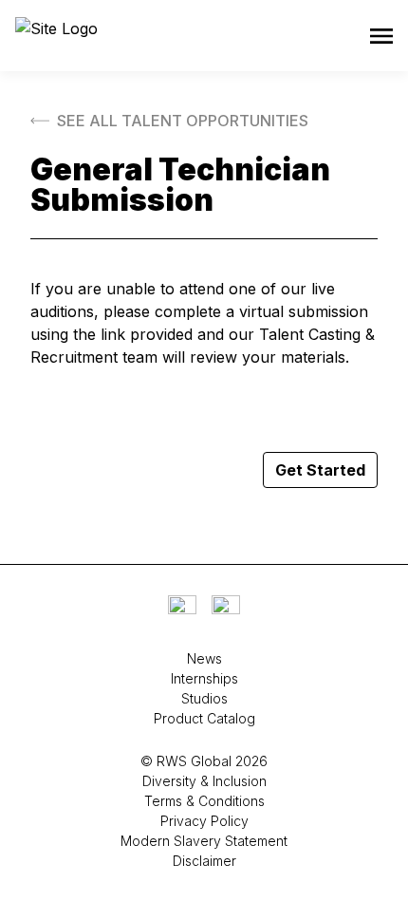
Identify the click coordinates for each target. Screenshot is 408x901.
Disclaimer (204, 861)
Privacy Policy (204, 821)
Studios (204, 698)
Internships (204, 678)
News (204, 658)
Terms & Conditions (204, 801)
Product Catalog (204, 718)
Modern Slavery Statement (204, 841)
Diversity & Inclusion (204, 781)
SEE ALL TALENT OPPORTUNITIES (182, 120)
